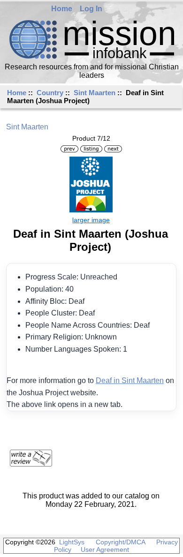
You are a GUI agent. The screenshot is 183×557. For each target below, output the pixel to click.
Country (50, 93)
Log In (91, 9)
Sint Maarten (94, 93)
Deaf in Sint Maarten (130, 380)
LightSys (71, 542)
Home (61, 9)
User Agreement (105, 549)
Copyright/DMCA (120, 542)
